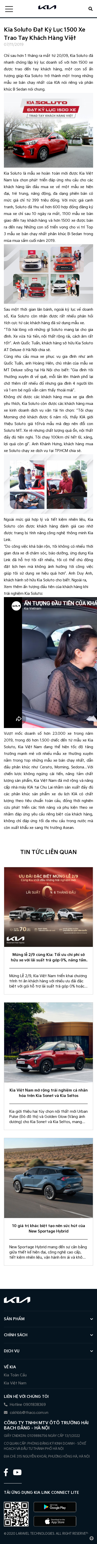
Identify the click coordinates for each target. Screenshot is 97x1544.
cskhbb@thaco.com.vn (28, 1413)
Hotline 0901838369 (27, 1404)
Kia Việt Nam (15, 1383)
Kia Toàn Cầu (15, 1375)
